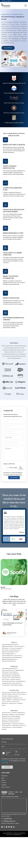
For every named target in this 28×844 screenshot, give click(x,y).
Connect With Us (8, 48)
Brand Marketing (15, 676)
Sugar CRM (4, 694)
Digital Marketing (19, 670)
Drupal (8, 692)
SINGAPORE (11, 794)
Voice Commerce (5, 679)
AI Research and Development (8, 661)
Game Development (19, 646)
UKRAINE (4, 794)
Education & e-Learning (7, 718)
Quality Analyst (16, 699)
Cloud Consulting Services (7, 655)
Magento (4, 699)
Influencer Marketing (6, 676)
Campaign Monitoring (6, 683)
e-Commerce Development (16, 648)
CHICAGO (4, 792)
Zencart (3, 705)
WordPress (15, 698)
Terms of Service (5, 787)
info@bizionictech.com (9, 821)
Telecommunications (13, 722)
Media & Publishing (15, 716)
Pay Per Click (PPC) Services (8, 670)
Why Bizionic (4, 776)
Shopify (9, 694)
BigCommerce (5, 703)
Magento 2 (9, 699)
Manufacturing (5, 722)
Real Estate (14, 712)
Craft (21, 698)
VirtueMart (19, 703)
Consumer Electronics (6, 727)
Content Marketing (6, 674)
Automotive (4, 720)
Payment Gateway (16, 677)
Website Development (13, 696)
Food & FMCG (16, 718)
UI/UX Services (5, 672)
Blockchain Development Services (9, 659)
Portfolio (3, 782)
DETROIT (11, 792)
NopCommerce (12, 703)
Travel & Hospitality (19, 714)
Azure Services (5, 650)
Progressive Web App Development (10, 644)
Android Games (22, 694)
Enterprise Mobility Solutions (8, 653)
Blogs (2, 778)
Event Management (20, 681)
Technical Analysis (6, 685)
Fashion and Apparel (17, 727)
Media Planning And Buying (17, 685)
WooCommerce (15, 701)
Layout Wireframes (17, 683)
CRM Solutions (5, 648)
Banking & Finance (6, 716)
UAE (21, 792)
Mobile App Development (7, 646)
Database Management (7, 698)
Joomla (3, 701)
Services (3, 780)
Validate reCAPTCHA (9, 464)
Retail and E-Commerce (13, 720)
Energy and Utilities (6, 723)
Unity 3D (23, 699)
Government (14, 723)
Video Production (13, 672)
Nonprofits (21, 723)
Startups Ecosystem (6, 712)
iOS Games (4, 696)
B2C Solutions (5, 714)
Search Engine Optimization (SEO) (9, 668)
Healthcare (11, 714)
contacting (4, 763)
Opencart (8, 701)
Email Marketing (15, 674)
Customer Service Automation (8, 681)
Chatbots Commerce (15, 679)
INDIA (16, 792)
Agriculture (4, 729)
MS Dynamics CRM (15, 692)
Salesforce (23, 692)
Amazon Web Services (15, 650)
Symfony (4, 692)
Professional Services (6, 725)
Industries (3, 785)
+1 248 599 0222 (7, 818)
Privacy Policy (4, 761)
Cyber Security (18, 655)
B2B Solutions (21, 712)
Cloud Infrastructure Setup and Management (11, 657)
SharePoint (15, 694)
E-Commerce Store (6, 677)
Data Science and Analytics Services (10, 652)
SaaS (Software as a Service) (19, 725)
